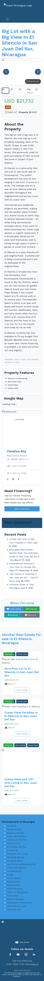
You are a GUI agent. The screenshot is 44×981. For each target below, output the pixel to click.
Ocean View (22, 654)
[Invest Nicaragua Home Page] (18, 9)
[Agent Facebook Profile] (18, 479)
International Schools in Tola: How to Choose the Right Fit (22, 567)
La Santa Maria (15, 860)
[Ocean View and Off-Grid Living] (22, 762)
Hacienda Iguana (15, 857)
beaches (32, 313)
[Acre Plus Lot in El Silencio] (22, 661)
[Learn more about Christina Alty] (22, 431)
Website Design (25, 976)
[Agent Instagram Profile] (7, 479)
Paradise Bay (13, 881)
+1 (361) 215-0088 (17, 466)
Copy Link (31, 615)
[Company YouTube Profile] (18, 954)
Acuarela (11, 826)
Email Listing (15, 609)
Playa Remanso (15, 888)
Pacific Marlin (14, 878)
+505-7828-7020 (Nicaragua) (22, 964)
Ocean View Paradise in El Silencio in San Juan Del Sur (21, 716)
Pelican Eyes (13, 885)
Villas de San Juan (17, 906)
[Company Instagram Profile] (26, 954)
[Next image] (38, 72)
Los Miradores (14, 871)
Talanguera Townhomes (19, 902)
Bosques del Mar (15, 832)
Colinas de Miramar (17, 839)
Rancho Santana (15, 899)
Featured (8, 654)
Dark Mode (24, 942)
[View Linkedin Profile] (34, 954)
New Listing (20, 745)
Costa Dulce (13, 843)
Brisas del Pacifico (16, 836)
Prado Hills (12, 895)
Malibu (10, 874)
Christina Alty (16, 451)
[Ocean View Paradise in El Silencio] (22, 706)
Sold (8, 107)
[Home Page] (22, 930)
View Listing (22, 690)
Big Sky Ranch (14, 829)
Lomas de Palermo (17, 867)
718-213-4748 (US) (22, 960)
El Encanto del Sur (16, 846)
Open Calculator (22, 509)
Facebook (13, 615)
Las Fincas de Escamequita (21, 864)
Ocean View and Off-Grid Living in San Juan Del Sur (20, 783)
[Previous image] (6, 72)
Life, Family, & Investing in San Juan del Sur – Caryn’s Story (23, 577)
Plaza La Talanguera (17, 892)
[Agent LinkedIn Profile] (13, 479)
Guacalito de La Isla (17, 853)
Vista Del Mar (14, 909)
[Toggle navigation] (7, 19)
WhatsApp (32, 609)
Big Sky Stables (21, 282)
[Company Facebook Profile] (10, 954)
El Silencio (12, 850)
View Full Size (33, 81)
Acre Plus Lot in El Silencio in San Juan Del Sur (21, 672)
